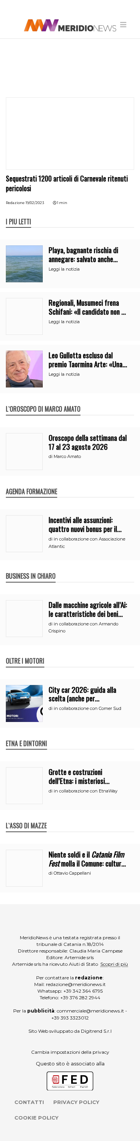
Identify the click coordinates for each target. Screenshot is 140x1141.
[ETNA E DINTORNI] (26, 735)
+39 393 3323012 (70, 1018)
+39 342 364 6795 (83, 991)
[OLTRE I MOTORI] (25, 653)
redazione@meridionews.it (76, 984)
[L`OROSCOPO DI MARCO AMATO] (43, 401)
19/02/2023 (35, 203)
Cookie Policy (36, 1118)
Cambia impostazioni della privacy (70, 1052)
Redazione (15, 203)
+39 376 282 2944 (80, 997)
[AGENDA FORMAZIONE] (31, 483)
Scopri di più (114, 964)
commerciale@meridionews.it (90, 1011)
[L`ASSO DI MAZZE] (26, 817)
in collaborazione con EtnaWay (85, 791)
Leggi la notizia (64, 269)
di (51, 456)
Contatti (29, 1102)
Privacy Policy (76, 1102)
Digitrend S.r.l (96, 1031)
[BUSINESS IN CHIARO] (31, 568)
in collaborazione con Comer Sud (87, 708)
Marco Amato (67, 456)
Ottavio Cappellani (72, 873)
